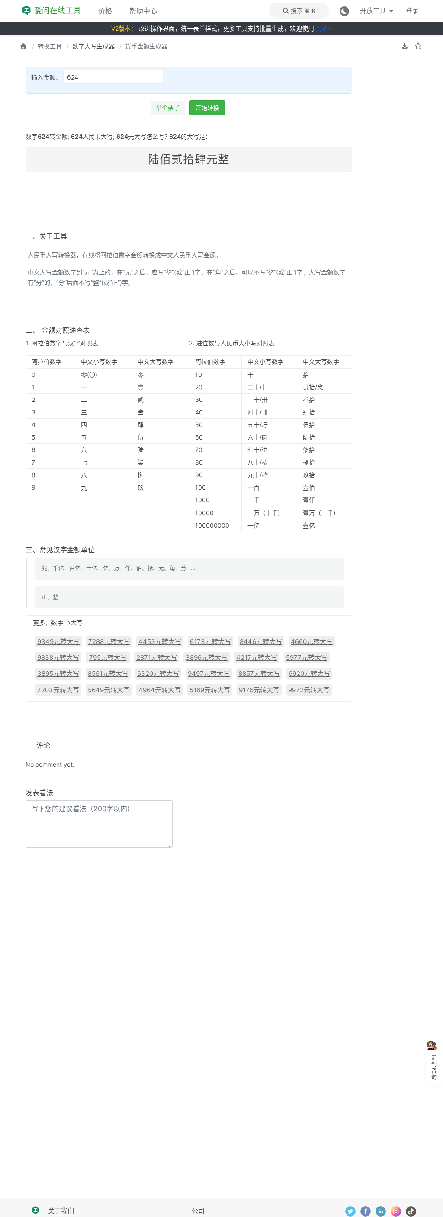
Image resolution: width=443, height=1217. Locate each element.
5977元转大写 (306, 657)
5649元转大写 (109, 690)
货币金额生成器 (146, 46)
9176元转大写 (259, 690)
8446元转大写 (261, 641)
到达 (322, 28)
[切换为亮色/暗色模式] (344, 10)
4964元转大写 (159, 690)
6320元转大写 (158, 673)
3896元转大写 (207, 657)
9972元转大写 (309, 690)
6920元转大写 (309, 673)
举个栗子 (168, 107)
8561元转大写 (108, 673)
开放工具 (373, 10)
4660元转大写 (312, 641)
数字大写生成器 (93, 46)
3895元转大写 (58, 673)
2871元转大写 (156, 657)
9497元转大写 (209, 673)
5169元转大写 (209, 690)
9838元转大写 (58, 657)
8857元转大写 (259, 673)
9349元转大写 (58, 641)
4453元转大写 (159, 641)
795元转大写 (108, 657)
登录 (412, 10)
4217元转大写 (256, 657)
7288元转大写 (109, 641)
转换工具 (50, 46)
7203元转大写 (58, 690)
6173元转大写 (210, 641)
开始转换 (207, 108)
